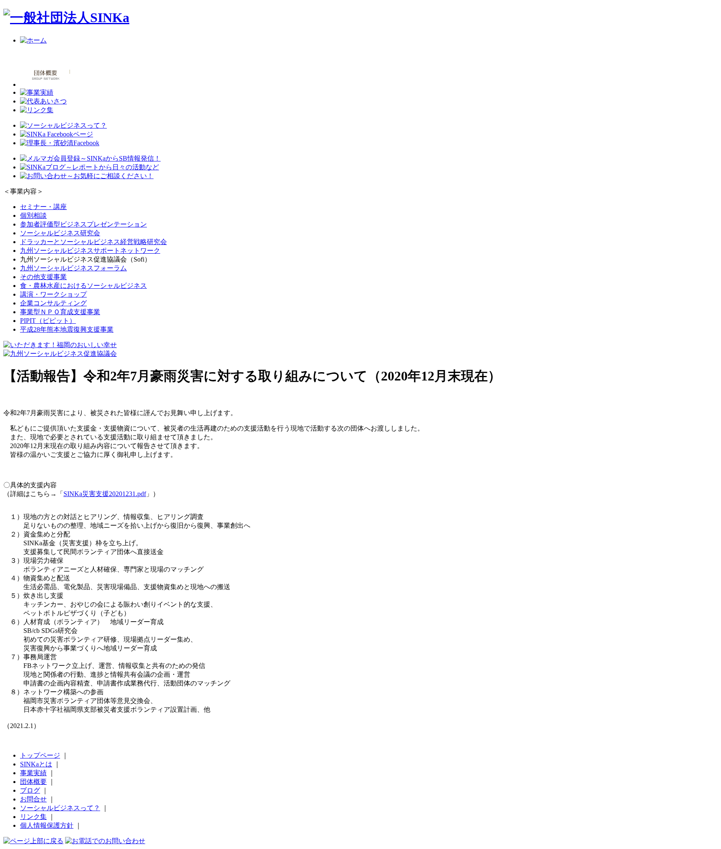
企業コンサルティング (53, 303)
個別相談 (33, 215)
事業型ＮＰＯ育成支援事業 (60, 311)
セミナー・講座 (43, 206)
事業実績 (33, 772)
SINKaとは (36, 764)
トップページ (40, 755)
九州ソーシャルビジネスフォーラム (73, 268)
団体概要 (33, 781)
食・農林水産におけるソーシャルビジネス (83, 285)
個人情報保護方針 (46, 825)
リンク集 (33, 816)
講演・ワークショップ (53, 294)
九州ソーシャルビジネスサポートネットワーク (90, 250)
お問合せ (33, 799)
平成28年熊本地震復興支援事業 (66, 329)
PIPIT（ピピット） (48, 320)
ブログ (30, 790)
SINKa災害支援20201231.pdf (104, 493)
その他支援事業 (43, 276)
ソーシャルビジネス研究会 (60, 233)
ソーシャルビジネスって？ (60, 807)
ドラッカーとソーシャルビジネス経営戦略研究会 (93, 241)
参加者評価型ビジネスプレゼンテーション (83, 224)
